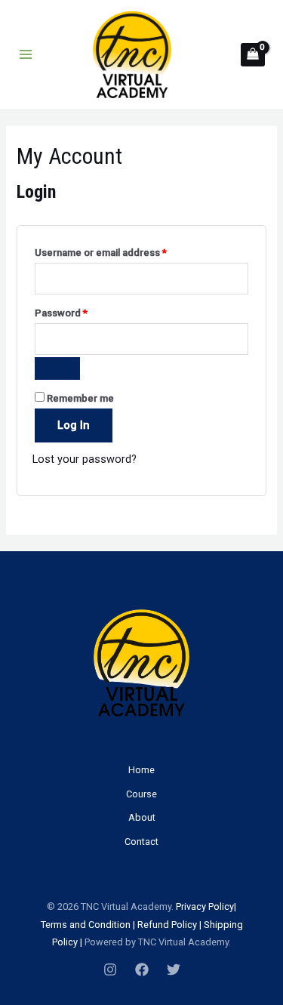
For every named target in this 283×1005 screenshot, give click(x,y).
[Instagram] (110, 969)
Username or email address (121, 252)
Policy (220, 906)
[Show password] (57, 368)
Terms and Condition (86, 924)
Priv (183, 906)
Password (82, 313)
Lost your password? (84, 459)
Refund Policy (167, 924)
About (141, 817)
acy (198, 906)
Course (141, 794)
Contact (141, 841)
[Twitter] (173, 969)
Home (141, 769)
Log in (73, 425)
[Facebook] (142, 969)
